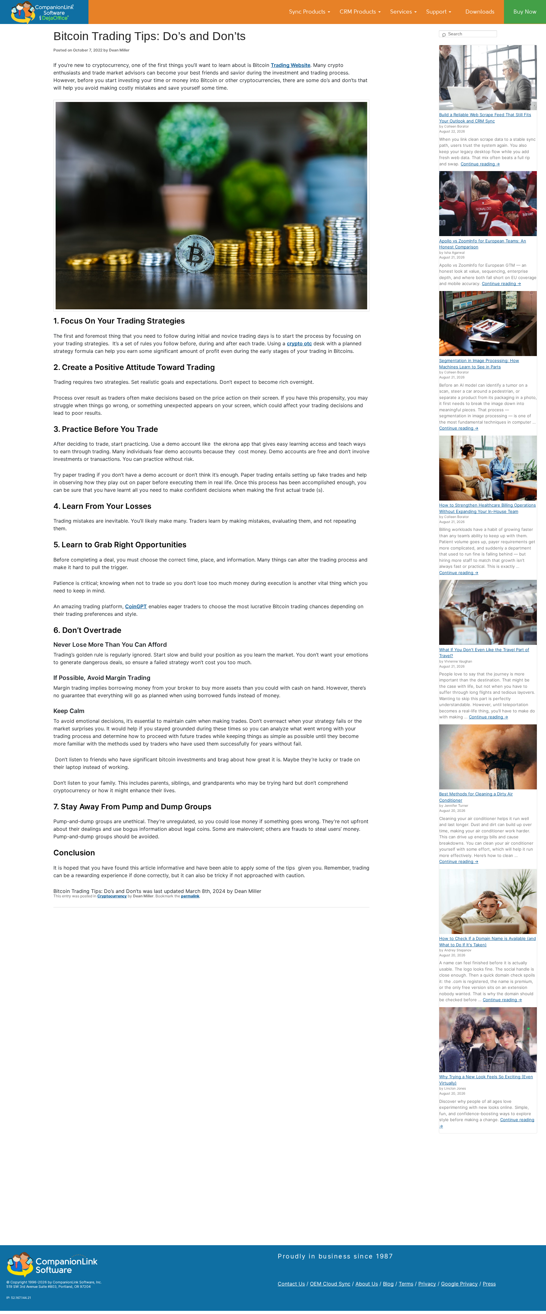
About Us (366, 1284)
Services (402, 12)
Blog (388, 1284)
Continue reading (480, 163)
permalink (190, 896)
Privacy (427, 1284)
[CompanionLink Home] (44, 12)
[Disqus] (211, 994)
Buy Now (525, 12)
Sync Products (308, 12)
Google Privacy (459, 1284)
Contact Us (291, 1284)
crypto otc (299, 343)
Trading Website (290, 65)
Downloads (479, 12)
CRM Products (359, 12)
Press (489, 1284)
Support (437, 12)
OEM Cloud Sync (330, 1284)
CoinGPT (136, 606)
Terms (406, 1284)
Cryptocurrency (112, 896)
